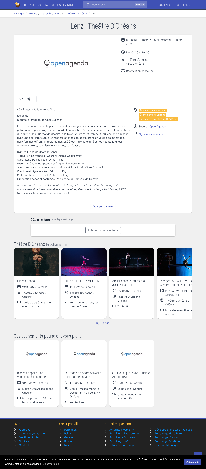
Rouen (68, 441)
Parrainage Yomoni (166, 437)
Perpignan (70, 429)
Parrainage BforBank (167, 441)
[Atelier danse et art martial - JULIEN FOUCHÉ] (131, 262)
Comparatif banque (167, 445)
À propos (24, 429)
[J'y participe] (21, 99)
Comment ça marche (32, 433)
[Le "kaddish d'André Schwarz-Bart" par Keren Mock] (84, 354)
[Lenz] (66, 64)
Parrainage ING (118, 441)
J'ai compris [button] (192, 462)
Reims (67, 433)
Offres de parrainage (122, 445)
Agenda (43, 5)
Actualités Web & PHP (122, 429)
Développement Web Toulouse (173, 429)
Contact (24, 445)
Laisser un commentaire (103, 230)
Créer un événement (64, 5)
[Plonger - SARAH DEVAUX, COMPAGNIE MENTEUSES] (179, 262)
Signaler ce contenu (151, 134)
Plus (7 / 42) (103, 323)
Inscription (165, 5)
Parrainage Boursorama (124, 433)
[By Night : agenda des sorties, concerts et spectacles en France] (18, 5)
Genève (68, 437)
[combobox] (115, 5)
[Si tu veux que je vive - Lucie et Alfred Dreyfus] (131, 354)
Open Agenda (157, 126)
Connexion (183, 5)
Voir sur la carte (103, 206)
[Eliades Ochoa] (36, 262)
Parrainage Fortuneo (122, 437)
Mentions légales (29, 437)
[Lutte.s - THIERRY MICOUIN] (84, 262)
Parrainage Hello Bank (168, 433)
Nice (67, 445)
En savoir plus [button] (51, 464)
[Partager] (31, 99)
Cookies (24, 441)
